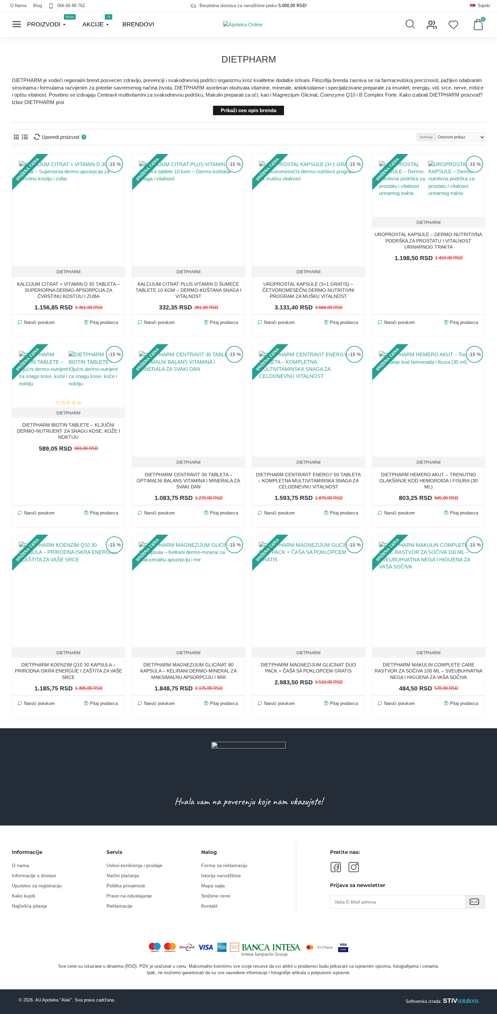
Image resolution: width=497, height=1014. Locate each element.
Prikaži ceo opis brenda (248, 110)
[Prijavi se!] (475, 902)
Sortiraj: (426, 137)
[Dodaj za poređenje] (476, 214)
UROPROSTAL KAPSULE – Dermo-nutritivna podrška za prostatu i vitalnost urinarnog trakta (428, 240)
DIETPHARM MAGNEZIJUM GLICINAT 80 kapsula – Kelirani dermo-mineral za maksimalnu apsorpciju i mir (188, 671)
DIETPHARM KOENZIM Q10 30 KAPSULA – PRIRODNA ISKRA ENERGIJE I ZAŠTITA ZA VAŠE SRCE (68, 671)
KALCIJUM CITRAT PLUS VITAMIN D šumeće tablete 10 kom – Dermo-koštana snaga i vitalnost (188, 290)
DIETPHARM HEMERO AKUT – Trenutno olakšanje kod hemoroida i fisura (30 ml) (428, 480)
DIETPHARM (68, 272)
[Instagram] (350, 867)
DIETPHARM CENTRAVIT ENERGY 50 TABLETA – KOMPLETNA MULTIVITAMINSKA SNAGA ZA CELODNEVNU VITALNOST (308, 480)
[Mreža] (16, 137)
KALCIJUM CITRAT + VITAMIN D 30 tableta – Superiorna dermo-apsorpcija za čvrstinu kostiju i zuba (68, 290)
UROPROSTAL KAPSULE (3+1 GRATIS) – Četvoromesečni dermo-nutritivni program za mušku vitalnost (308, 290)
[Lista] (24, 137)
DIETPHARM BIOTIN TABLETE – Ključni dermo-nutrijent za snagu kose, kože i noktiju (68, 431)
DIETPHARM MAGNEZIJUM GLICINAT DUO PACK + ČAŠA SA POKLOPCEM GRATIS (308, 668)
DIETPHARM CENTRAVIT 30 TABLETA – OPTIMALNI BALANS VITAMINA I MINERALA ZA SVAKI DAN (188, 480)
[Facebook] (335, 867)
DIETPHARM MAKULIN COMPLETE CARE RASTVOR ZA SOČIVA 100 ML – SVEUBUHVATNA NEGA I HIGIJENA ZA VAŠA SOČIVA (428, 671)
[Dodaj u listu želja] (462, 214)
